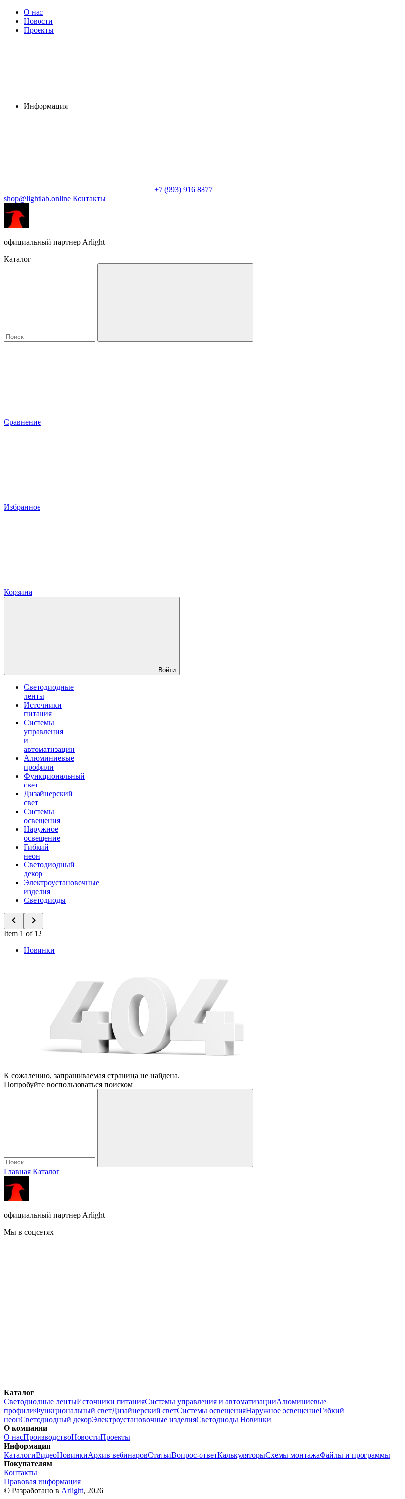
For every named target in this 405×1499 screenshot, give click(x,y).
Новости (38, 21)
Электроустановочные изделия (144, 1419)
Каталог (46, 1171)
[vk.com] (78, 1308)
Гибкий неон (36, 851)
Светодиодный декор (56, 1419)
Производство (47, 1437)
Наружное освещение (42, 833)
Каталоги (20, 1455)
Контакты (89, 198)
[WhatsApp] (78, 190)
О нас (33, 12)
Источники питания (43, 709)
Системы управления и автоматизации (210, 1401)
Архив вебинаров (118, 1455)
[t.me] (226, 1308)
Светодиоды (45, 900)
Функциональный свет (73, 1410)
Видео (46, 1455)
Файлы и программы (355, 1455)
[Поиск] (175, 302)
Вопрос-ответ (194, 1455)
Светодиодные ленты (40, 1401)
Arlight (72, 1490)
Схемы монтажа (292, 1455)
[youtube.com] (78, 1384)
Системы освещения (42, 815)
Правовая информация (42, 1481)
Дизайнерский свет (144, 1410)
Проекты (39, 30)
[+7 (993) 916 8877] (226, 1384)
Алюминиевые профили (49, 762)
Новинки (39, 950)
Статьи (159, 1455)
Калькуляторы (241, 1455)
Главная (17, 1171)
